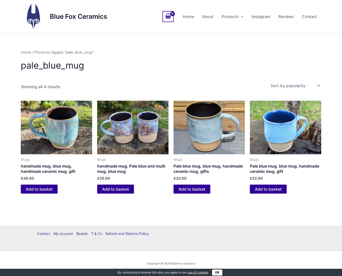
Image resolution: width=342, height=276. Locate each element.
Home (188, 16)
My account (63, 233)
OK (217, 272)
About (208, 16)
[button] (241, 17)
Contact (309, 16)
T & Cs (96, 233)
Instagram (261, 16)
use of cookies (198, 272)
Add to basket (39, 189)
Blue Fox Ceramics (78, 16)
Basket (82, 233)
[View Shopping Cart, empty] (168, 16)
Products (230, 16)
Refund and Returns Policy (127, 233)
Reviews (286, 16)
